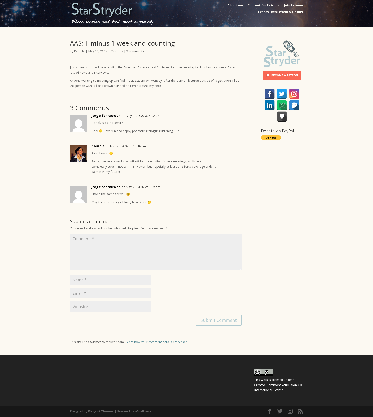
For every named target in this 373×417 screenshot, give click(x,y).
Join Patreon (293, 5)
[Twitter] (282, 94)
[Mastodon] (294, 105)
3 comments (135, 51)
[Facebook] (269, 94)
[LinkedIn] (269, 105)
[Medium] (282, 105)
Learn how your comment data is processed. (156, 342)
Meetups (117, 51)
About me (235, 5)
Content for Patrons (263, 5)
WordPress (143, 411)
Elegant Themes (101, 411)
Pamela (79, 51)
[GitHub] (282, 116)
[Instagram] (294, 94)
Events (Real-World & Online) (280, 12)
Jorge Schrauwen (106, 115)
